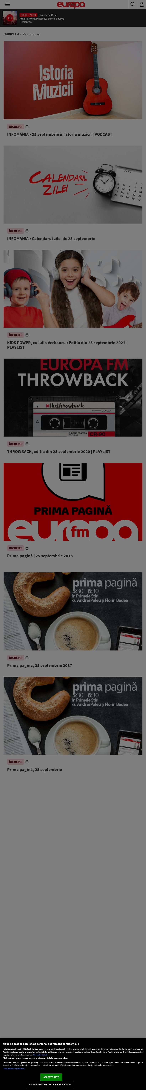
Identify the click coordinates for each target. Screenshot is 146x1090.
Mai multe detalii (40, 1055)
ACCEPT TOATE (51, 1077)
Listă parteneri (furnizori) (14, 1068)
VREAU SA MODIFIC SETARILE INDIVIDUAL (50, 1084)
